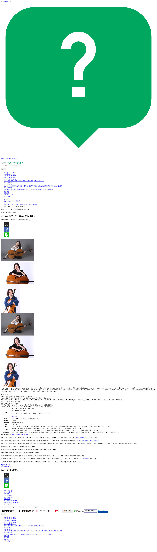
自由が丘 (56, 186)
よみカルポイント (39, 181)
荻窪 (13, 186)
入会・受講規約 (8, 181)
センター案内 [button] (8, 184)
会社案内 (6, 493)
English (7, 1)
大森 (41, 186)
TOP (2, 1)
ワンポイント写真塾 (47, 189)
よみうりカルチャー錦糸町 (12, 201)
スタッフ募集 (8, 497)
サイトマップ (8, 504)
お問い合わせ (8, 196)
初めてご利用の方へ (10, 179)
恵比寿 (17, 186)
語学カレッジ (30, 189)
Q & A (26, 181)
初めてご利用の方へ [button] (10, 177)
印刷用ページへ (6, 466)
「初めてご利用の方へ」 (81, 437)
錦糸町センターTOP (10, 174)
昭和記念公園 (36, 186)
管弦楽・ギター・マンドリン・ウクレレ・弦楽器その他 (20, 204)
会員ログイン (14, 158)
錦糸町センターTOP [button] (10, 172)
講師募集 (6, 193)
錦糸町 (21, 186)
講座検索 (6, 191)
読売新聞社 (7, 499)
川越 (60, 186)
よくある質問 (8, 182)
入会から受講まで (18, 181)
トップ (6, 199)
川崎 (44, 186)
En (4, 1)
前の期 (15, 416)
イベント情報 (8, 189)
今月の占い (37, 189)
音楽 (5, 202)
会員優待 (30, 181)
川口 (52, 186)
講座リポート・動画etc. (19, 189)
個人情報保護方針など (10, 500)
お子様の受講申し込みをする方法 (89, 440)
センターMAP (8, 186)
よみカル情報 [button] (8, 187)
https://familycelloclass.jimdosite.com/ (21, 434)
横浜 (47, 186)
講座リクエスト (8, 194)
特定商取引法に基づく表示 (12, 502)
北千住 (26, 186)
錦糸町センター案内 (10, 175)
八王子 (30, 186)
